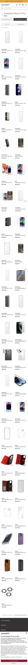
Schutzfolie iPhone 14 (6, 19)
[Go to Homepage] (5, 5)
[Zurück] (2, 14)
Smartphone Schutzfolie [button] (7, 615)
